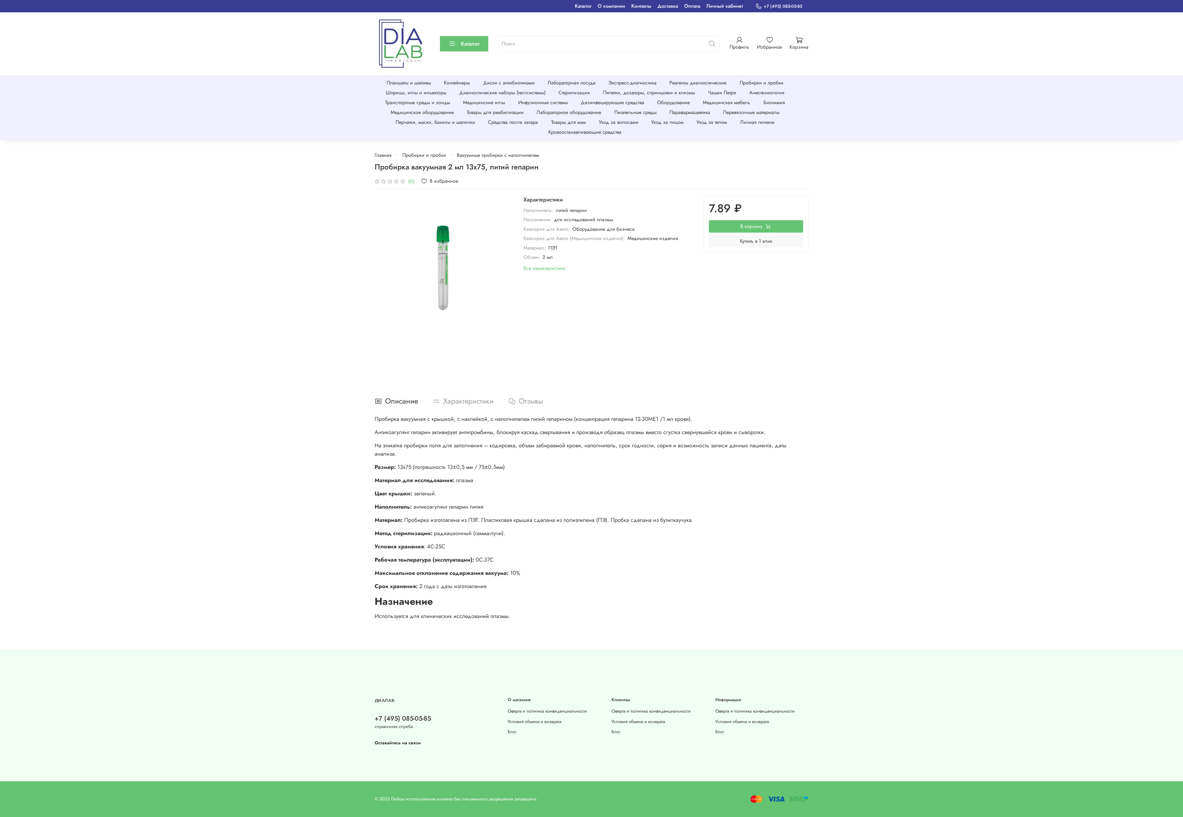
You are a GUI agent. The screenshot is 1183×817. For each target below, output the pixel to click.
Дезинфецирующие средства (612, 102)
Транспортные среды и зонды (417, 102)
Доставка (667, 6)
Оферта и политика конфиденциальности (547, 711)
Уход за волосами (618, 122)
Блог (512, 732)
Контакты (641, 6)
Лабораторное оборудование (569, 112)
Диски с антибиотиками (509, 82)
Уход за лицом (667, 122)
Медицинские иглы (484, 102)
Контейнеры (457, 82)
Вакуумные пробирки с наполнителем (498, 155)
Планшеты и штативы (409, 82)
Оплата (692, 6)
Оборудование (673, 102)
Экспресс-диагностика (632, 82)
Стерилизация (574, 92)
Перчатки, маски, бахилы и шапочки (435, 122)
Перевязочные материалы (751, 112)
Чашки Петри (722, 92)
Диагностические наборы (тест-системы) (502, 92)
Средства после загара (513, 122)
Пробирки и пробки (761, 82)
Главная (383, 155)
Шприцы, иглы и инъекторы (416, 92)
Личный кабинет (724, 6)
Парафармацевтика (689, 112)
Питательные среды (635, 112)
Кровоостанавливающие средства (584, 132)
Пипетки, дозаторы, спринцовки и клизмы (649, 92)
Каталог (583, 6)
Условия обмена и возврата (534, 721)
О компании (611, 6)
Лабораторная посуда (572, 82)
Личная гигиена (757, 122)
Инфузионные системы (543, 102)
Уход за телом (712, 122)
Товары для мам (568, 122)
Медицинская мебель (726, 102)
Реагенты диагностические (697, 82)
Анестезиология (766, 92)
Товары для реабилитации (495, 112)
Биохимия (774, 102)
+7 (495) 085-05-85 (783, 6)
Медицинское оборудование (422, 112)
